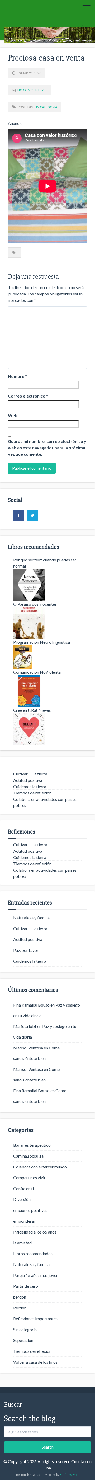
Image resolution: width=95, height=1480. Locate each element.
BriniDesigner (69, 1474)
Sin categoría (46, 107)
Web (12, 415)
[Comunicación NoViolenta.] (47, 691)
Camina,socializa (28, 1155)
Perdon (19, 1307)
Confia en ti (23, 1188)
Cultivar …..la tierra (30, 773)
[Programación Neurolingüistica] (47, 657)
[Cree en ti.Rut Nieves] (47, 729)
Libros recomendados (33, 1253)
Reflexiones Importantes (35, 1318)
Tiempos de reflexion (32, 1351)
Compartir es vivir (29, 1177)
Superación (23, 1340)
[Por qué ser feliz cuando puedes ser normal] (47, 585)
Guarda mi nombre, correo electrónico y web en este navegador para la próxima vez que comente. (47, 447)
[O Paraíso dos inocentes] (47, 623)
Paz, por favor (26, 950)
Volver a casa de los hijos (35, 1361)
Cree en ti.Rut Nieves (32, 709)
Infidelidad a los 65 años (34, 1231)
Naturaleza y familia (31, 917)
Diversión (22, 1199)
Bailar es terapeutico (32, 1145)
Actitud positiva (27, 780)
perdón (19, 1296)
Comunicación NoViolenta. (37, 671)
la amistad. (22, 1242)
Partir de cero (25, 1286)
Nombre (17, 376)
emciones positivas (30, 1210)
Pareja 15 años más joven (35, 1275)
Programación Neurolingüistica (41, 642)
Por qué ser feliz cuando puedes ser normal (44, 562)
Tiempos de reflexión (32, 792)
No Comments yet (32, 90)
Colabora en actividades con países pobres (45, 802)
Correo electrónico (28, 395)
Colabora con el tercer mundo (40, 1166)
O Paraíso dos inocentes (35, 603)
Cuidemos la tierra (29, 786)
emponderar (24, 1220)
